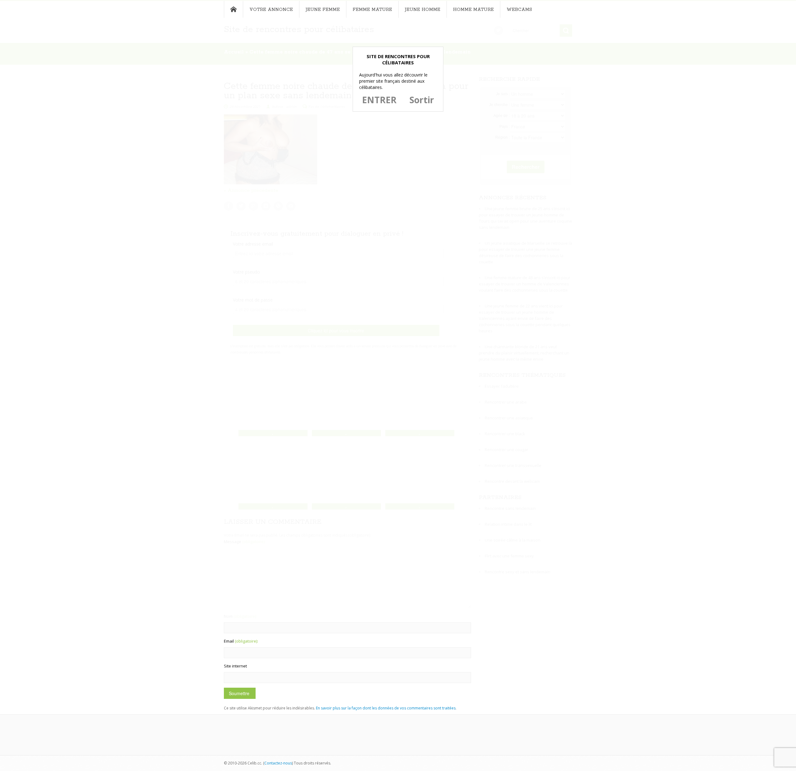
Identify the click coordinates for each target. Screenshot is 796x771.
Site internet (235, 666)
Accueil (233, 9)
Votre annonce (271, 9)
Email (241, 641)
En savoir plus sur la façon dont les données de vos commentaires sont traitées (386, 708)
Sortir (422, 100)
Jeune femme (323, 9)
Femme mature (372, 9)
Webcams (519, 9)
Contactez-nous (278, 763)
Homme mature (473, 9)
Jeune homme (422, 9)
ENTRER (379, 100)
